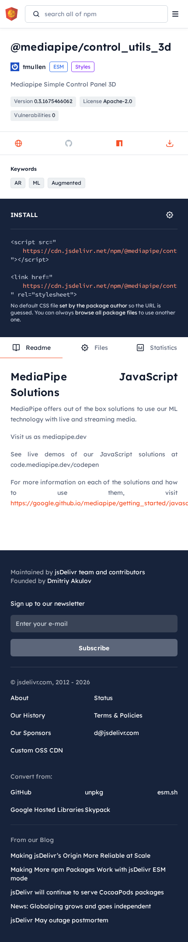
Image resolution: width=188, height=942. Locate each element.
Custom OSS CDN (36, 750)
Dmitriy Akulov (69, 581)
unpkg (94, 792)
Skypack (97, 810)
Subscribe (94, 648)
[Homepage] (18, 143)
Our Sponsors (30, 733)
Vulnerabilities (34, 115)
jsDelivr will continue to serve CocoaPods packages (87, 892)
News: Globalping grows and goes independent (80, 906)
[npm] (119, 143)
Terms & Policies (118, 715)
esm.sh (167, 792)
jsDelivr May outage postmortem (59, 920)
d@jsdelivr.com (116, 733)
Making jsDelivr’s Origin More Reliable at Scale (80, 855)
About (19, 698)
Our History (27, 715)
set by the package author (93, 305)
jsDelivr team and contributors (100, 572)
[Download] (170, 143)
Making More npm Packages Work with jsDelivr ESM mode (88, 874)
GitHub (20, 792)
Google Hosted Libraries (47, 810)
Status (103, 698)
